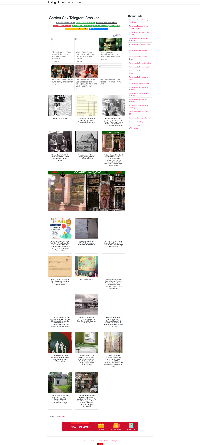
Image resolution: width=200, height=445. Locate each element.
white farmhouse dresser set (98, 29)
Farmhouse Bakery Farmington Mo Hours (139, 21)
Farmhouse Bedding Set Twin (139, 122)
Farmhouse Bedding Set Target (139, 83)
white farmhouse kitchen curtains (76, 29)
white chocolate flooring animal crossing (106, 26)
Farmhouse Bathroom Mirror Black (138, 58)
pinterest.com (60, 416)
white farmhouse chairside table (106, 23)
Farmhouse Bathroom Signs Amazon (138, 88)
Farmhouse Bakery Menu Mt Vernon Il (138, 39)
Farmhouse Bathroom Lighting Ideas (139, 78)
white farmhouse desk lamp (65, 23)
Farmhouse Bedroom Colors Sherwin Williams (138, 27)
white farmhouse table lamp (85, 23)
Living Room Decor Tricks (64, 2)
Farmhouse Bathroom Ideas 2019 (138, 113)
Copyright (114, 441)
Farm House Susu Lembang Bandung (138, 106)
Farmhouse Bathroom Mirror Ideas (138, 52)
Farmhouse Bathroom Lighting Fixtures (139, 33)
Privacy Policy (103, 441)
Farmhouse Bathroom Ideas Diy (139, 67)
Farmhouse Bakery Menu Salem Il (140, 45)
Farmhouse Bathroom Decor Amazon (138, 100)
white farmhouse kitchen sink (81, 26)
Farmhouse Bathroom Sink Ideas (138, 72)
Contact (92, 441)
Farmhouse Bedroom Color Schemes (138, 94)
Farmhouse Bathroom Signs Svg (140, 63)
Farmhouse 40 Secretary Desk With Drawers (139, 127)
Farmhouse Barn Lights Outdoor (140, 118)
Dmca (84, 441)
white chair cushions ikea (62, 26)
